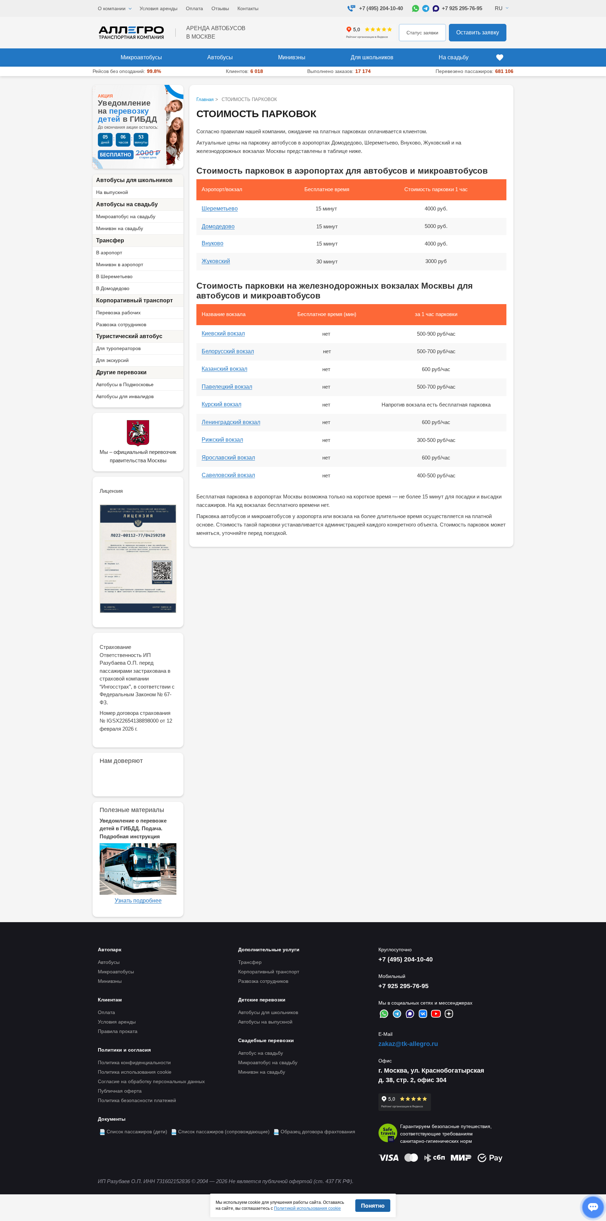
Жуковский (216, 261)
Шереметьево (220, 209)
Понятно (373, 1205)
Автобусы (220, 57)
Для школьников (372, 57)
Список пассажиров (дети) (137, 1131)
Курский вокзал (221, 404)
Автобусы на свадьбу (127, 204)
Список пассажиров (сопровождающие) (224, 1131)
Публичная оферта (120, 1091)
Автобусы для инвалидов (125, 396)
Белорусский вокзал (228, 351)
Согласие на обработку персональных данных (151, 1081)
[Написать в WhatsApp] (415, 8)
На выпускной (112, 192)
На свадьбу (454, 57)
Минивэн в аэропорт (119, 264)
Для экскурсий (112, 360)
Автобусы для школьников (134, 180)
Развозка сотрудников (121, 324)
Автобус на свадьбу (260, 1053)
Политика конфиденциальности (134, 1062)
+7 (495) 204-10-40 (381, 8)
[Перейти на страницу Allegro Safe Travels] (387, 1134)
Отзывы (220, 8)
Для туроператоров (118, 348)
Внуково (212, 243)
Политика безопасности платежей (137, 1100)
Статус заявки (422, 32)
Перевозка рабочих (118, 312)
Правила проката (117, 1031)
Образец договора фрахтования (318, 1131)
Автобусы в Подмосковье (125, 384)
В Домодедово (112, 288)
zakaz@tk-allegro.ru (408, 1043)
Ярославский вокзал (228, 458)
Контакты (247, 8)
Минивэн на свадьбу (119, 228)
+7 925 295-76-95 (462, 8)
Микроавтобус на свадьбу (125, 216)
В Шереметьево (114, 276)
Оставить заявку (477, 32)
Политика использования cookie (134, 1072)
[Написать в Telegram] (426, 8)
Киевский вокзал (223, 333)
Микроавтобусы (141, 57)
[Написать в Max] (436, 8)
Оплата (194, 8)
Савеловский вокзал (228, 475)
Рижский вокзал (222, 440)
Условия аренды (158, 8)
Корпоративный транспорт (134, 300)
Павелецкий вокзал (227, 387)
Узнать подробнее (138, 901)
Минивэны (291, 57)
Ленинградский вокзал (231, 422)
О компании (112, 8)
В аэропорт (109, 252)
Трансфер (110, 240)
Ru (499, 8)
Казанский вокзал (224, 369)
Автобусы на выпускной (265, 1022)
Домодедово (218, 226)
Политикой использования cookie (307, 1208)
